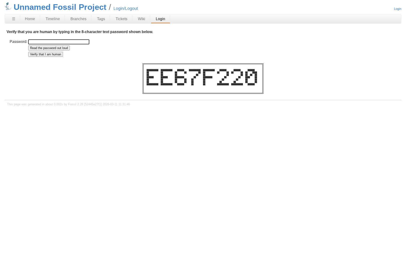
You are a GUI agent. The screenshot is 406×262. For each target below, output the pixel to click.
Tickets (121, 19)
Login (397, 9)
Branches (78, 19)
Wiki (141, 19)
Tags (101, 19)
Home (30, 19)
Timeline (53, 19)
